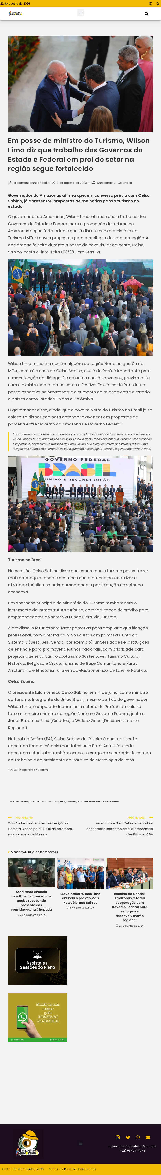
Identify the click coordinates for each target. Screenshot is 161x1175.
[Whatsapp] (157, 3)
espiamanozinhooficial (30, 183)
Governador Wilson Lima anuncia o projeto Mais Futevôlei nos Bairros (80, 898)
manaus (71, 801)
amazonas (22, 801)
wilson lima (112, 801)
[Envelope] (147, 1137)
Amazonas (105, 183)
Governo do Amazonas (44, 801)
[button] (80, 12)
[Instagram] (150, 3)
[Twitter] (127, 1137)
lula (62, 801)
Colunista (125, 183)
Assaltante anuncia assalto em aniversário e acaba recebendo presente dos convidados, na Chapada (31, 901)
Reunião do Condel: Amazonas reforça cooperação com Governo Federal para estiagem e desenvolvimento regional (129, 907)
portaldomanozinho (90, 801)
